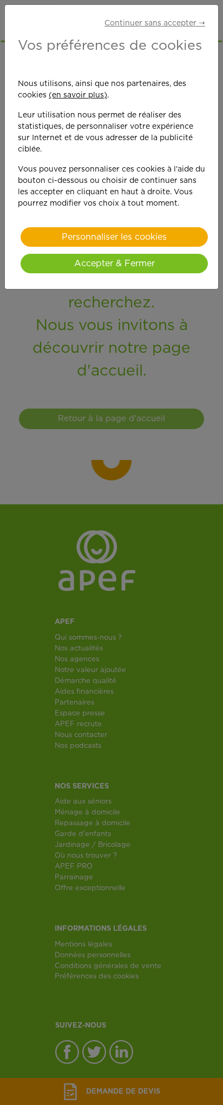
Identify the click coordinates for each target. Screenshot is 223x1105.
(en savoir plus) (78, 95)
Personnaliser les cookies (114, 237)
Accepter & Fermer (114, 263)
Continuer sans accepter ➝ (154, 23)
